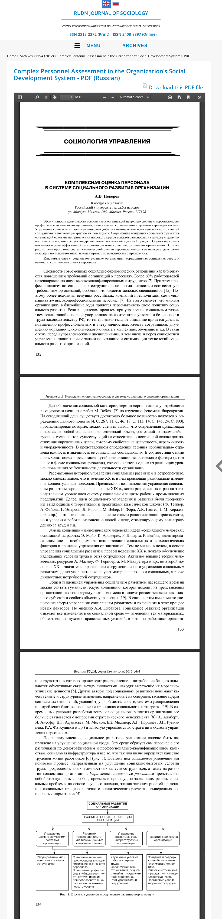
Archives (135, 45)
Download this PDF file (176, 87)
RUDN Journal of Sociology (111, 19)
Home (11, 56)
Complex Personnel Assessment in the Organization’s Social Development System (118, 56)
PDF (187, 56)
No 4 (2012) (45, 56)
